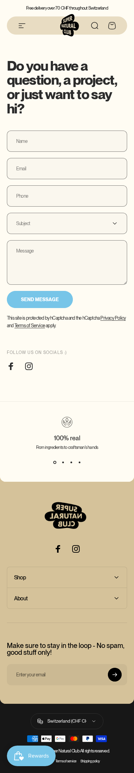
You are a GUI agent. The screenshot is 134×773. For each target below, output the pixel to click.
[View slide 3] (71, 462)
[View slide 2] (63, 462)
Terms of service (65, 761)
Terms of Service (29, 325)
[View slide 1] (55, 462)
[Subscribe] (115, 675)
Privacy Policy (113, 318)
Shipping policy (90, 761)
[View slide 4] (79, 462)
